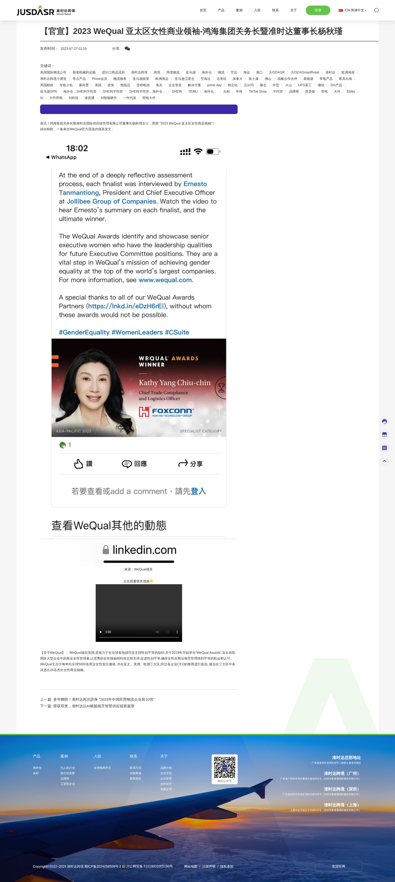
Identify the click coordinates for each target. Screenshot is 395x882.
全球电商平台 (102, 767)
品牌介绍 (166, 767)
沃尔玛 (249, 85)
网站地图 (190, 866)
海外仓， (210, 91)
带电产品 (326, 78)
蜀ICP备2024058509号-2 (102, 866)
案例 (239, 10)
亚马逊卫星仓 (184, 78)
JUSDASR (277, 72)
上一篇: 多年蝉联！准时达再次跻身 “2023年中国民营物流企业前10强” (97, 699)
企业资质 (175, 85)
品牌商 (294, 91)
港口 (259, 72)
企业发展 (166, 778)
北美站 (222, 78)
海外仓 (207, 72)
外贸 (276, 85)
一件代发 (129, 98)
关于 (293, 10)
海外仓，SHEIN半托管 (79, 91)
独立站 (233, 85)
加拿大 (238, 78)
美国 (98, 85)
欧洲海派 (348, 72)
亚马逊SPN (48, 91)
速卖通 (89, 98)
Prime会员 (99, 78)
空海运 (205, 78)
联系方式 (135, 767)
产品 (221, 10)
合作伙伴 (166, 783)
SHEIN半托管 (113, 91)
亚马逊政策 (141, 78)
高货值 (310, 91)
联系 (275, 10)
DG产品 (336, 85)
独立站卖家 (67, 773)
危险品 (125, 85)
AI (41, 98)
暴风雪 (84, 85)
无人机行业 (67, 767)
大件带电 (56, 98)
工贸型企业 (67, 783)
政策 (111, 85)
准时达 (330, 72)
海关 (159, 85)
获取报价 (135, 778)
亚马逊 (191, 72)
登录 (318, 10)
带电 (324, 91)
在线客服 (135, 773)
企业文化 (166, 773)
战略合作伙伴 (287, 78)
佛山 (268, 78)
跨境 (157, 72)
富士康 (254, 78)
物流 (221, 72)
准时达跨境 (139, 72)
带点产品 (79, 78)
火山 (288, 85)
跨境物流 (173, 72)
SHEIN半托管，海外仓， (147, 91)
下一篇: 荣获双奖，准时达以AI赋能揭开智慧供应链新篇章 (87, 706)
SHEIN (177, 91)
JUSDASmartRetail (305, 72)
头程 (226, 91)
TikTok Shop (258, 91)
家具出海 (345, 78)
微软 (321, 85)
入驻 (257, 10)
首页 (203, 10)
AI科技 (73, 98)
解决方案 (194, 85)
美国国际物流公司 (53, 72)
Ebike (351, 91)
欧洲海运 (161, 78)
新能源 (308, 78)
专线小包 (66, 85)
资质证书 (166, 789)
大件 (337, 91)
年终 (239, 91)
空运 (234, 72)
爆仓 (263, 85)
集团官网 (338, 866)
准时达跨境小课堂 (53, 78)
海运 (246, 72)
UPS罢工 (305, 85)
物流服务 (120, 78)
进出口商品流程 (113, 72)
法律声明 (208, 866)
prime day (214, 85)
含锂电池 (143, 85)
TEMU (193, 91)
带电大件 (149, 98)
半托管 (278, 91)
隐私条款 (227, 866)
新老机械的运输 (84, 72)
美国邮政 (46, 85)
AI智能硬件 (109, 98)
